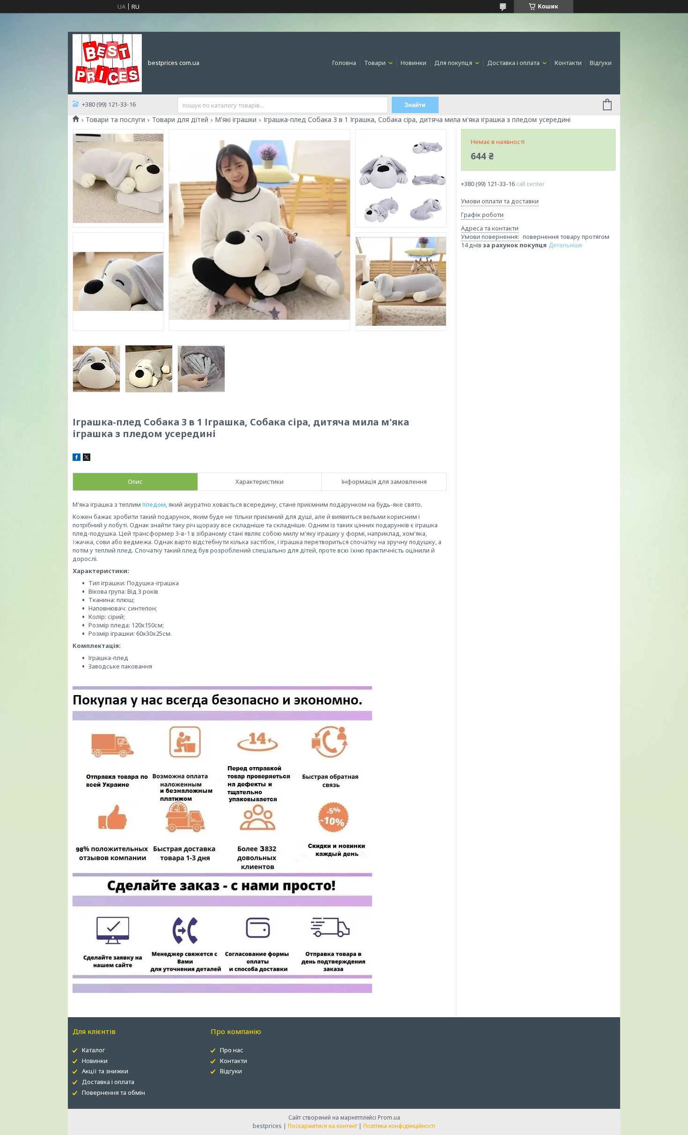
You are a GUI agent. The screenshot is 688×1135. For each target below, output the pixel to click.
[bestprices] (107, 62)
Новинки (413, 62)
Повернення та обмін (113, 1092)
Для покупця (454, 62)
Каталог (93, 1050)
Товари (375, 62)
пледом (154, 504)
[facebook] (77, 458)
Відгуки (601, 62)
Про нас (231, 1050)
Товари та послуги (115, 119)
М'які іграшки (235, 119)
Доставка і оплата (514, 62)
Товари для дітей (180, 119)
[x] (86, 458)
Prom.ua (389, 1117)
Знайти (414, 104)
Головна (344, 62)
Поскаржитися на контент (322, 1126)
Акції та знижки (105, 1071)
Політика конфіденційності (399, 1126)
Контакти (568, 62)
